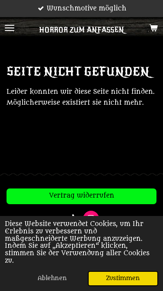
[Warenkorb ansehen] (153, 28)
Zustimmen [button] (123, 278)
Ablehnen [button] (52, 278)
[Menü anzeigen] (9, 28)
